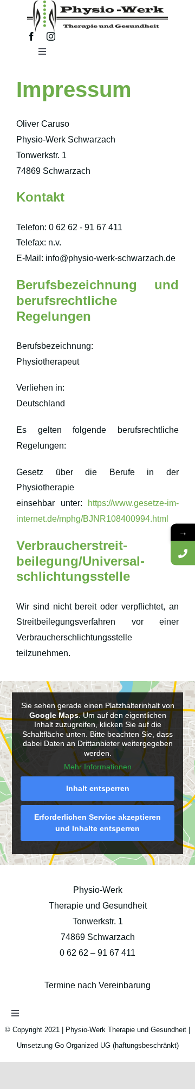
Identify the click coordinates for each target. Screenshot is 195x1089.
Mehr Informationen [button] (98, 766)
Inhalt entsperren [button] (97, 788)
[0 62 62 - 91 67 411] (183, 553)
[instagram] (51, 36)
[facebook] (31, 36)
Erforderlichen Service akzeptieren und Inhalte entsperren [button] (97, 823)
